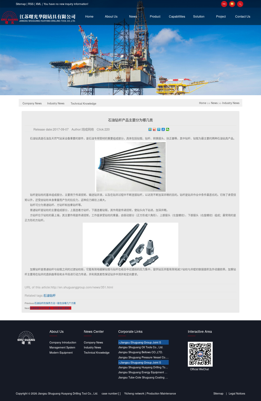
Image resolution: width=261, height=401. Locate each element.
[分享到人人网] (163, 129)
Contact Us (242, 16)
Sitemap (21, 4)
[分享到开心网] (218, 383)
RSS (30, 4)
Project (221, 16)
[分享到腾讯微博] (158, 129)
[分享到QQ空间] (150, 129)
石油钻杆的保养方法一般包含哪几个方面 (55, 303)
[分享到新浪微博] (154, 129)
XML (38, 4)
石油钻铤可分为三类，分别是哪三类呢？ (50, 308)
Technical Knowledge (83, 103)
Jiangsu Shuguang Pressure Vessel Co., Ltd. (143, 357)
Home (89, 16)
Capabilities (177, 16)
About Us (111, 16)
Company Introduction (62, 342)
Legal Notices (237, 393)
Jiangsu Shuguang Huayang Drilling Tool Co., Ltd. (143, 367)
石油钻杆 (49, 295)
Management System (62, 347)
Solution (198, 16)
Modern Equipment (61, 352)
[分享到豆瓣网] (225, 383)
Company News (32, 103)
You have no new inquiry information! (66, 4)
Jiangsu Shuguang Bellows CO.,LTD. (140, 352)
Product (155, 16)
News (133, 16)
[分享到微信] (167, 129)
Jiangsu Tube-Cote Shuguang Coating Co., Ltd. (143, 377)
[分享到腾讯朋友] (204, 383)
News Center (94, 331)
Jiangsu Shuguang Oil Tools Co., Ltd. (140, 347)
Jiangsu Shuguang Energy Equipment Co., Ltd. (143, 372)
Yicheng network (134, 393)
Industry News (55, 103)
